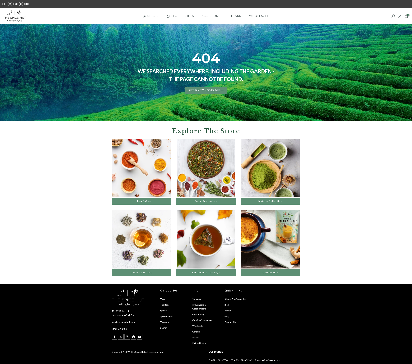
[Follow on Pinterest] (21, 4)
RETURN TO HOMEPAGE (204, 90)
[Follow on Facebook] (4, 4)
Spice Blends (166, 316)
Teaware (164, 322)
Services (196, 299)
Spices (163, 310)
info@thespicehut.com (123, 322)
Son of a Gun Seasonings (267, 360)
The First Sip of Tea (218, 360)
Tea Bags (164, 304)
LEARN (236, 16)
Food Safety (198, 314)
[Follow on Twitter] (10, 4)
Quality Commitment (202, 320)
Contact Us (230, 322)
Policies (196, 337)
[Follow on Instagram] (15, 4)
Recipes (229, 310)
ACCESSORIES (213, 16)
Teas (162, 299)
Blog (227, 304)
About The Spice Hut (235, 299)
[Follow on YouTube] (26, 4)
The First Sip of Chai (241, 360)
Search (163, 327)
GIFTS (189, 16)
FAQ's (228, 316)
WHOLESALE (259, 16)
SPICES (153, 16)
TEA (174, 16)
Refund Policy (199, 343)
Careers (196, 331)
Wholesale (197, 325)
